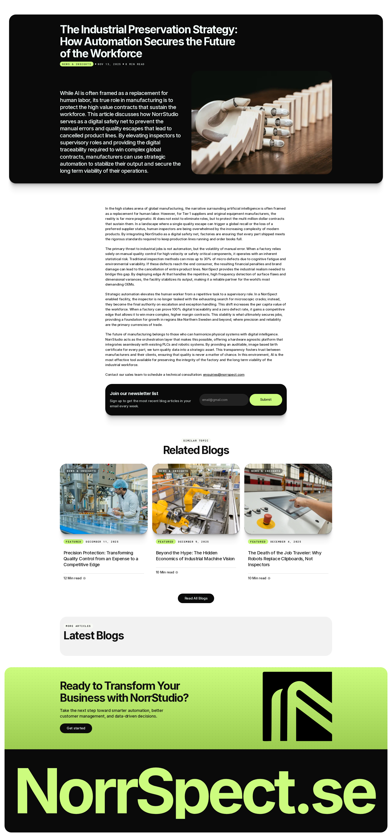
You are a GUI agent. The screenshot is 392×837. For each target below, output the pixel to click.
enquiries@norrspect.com (224, 374)
